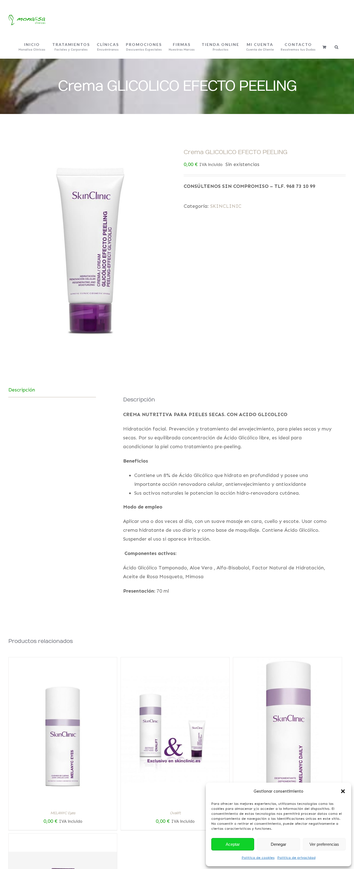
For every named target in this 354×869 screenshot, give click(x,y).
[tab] (52, 390)
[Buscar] (337, 47)
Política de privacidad (296, 858)
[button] (343, 791)
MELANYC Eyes (62, 813)
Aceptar (233, 844)
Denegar (278, 844)
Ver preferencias (324, 844)
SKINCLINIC (225, 206)
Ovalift (175, 813)
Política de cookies (258, 858)
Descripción (21, 390)
